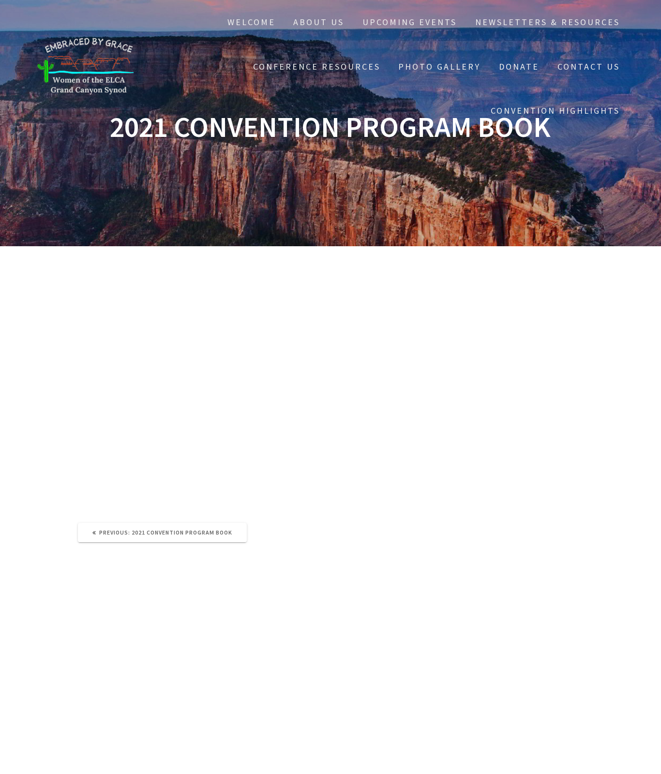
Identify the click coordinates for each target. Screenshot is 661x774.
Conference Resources (316, 66)
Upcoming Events (409, 22)
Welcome (251, 22)
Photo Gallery (439, 66)
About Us (318, 22)
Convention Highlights (555, 110)
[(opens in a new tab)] (142, 640)
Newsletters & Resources (547, 22)
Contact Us (588, 66)
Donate (519, 66)
